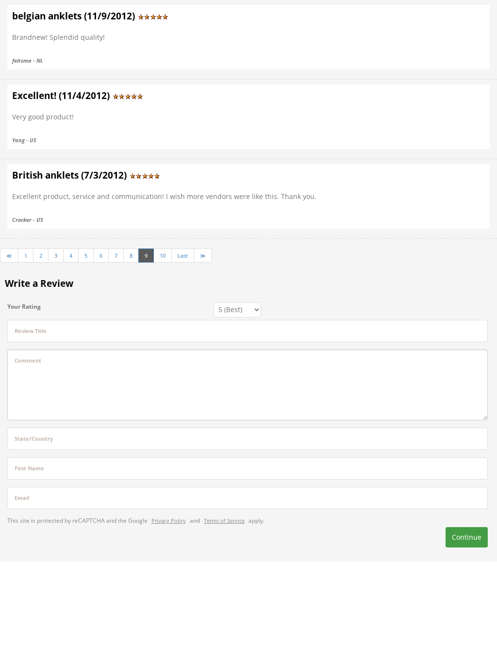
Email (22, 497)
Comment (28, 360)
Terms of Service (224, 520)
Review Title (31, 330)
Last (183, 255)
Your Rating (24, 306)
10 (163, 255)
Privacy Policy (168, 520)
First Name (29, 468)
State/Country (34, 438)
